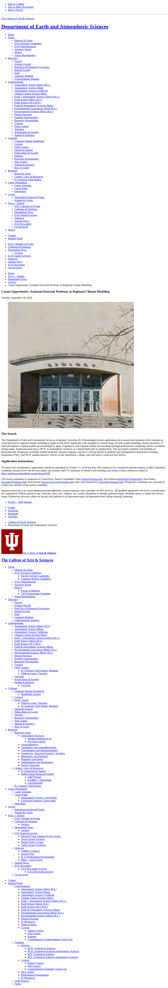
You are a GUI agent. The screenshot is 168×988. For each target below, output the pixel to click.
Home (11, 34)
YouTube (12, 516)
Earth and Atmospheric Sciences (54, 26)
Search (11, 229)
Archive (12, 282)
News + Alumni (16, 276)
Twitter (11, 507)
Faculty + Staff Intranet (20, 502)
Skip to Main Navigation (20, 7)
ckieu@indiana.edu (92, 479)
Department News (17, 279)
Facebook (13, 510)
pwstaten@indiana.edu (14, 482)
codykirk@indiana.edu (111, 482)
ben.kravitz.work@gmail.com (57, 482)
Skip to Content (16, 4)
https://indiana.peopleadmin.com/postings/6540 (25, 473)
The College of (39, 553)
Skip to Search (15, 10)
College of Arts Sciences (22, 522)
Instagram (13, 513)
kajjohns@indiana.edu (129, 479)
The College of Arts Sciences (17, 18)
